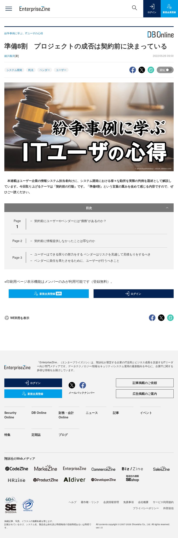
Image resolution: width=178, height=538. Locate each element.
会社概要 (143, 502)
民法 (30, 70)
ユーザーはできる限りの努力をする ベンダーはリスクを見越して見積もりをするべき (92, 254)
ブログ (63, 434)
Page (17, 241)
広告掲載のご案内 (145, 393)
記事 (116, 412)
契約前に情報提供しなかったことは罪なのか (64, 241)
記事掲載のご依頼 (145, 382)
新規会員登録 (50, 294)
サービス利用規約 (163, 502)
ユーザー (61, 70)
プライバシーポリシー (146, 508)
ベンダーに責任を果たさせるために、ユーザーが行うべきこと (76, 260)
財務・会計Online (66, 414)
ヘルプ (72, 502)
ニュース (92, 412)
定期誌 (36, 434)
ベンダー (45, 70)
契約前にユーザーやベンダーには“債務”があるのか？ (70, 221)
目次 (89, 208)
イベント (146, 412)
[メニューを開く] (8, 8)
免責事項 (128, 502)
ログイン (136, 294)
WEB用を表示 (19, 318)
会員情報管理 (111, 502)
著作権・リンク (90, 502)
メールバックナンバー (82, 393)
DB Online (38, 412)
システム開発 (14, 70)
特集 (7, 434)
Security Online (10, 414)
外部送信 (168, 508)
